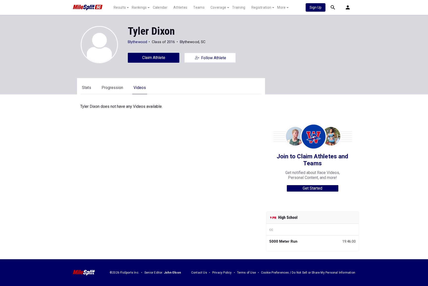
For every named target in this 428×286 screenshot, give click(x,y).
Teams (199, 7)
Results (120, 7)
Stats (86, 87)
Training (238, 7)
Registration (261, 7)
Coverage (218, 7)
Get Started (312, 188)
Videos (140, 87)
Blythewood (137, 42)
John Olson (172, 272)
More (281, 7)
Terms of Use (246, 272)
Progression (112, 87)
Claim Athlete (153, 57)
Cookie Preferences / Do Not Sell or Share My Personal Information (308, 272)
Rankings (139, 7)
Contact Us (199, 272)
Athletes (180, 7)
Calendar (160, 7)
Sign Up (315, 7)
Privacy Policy (222, 272)
